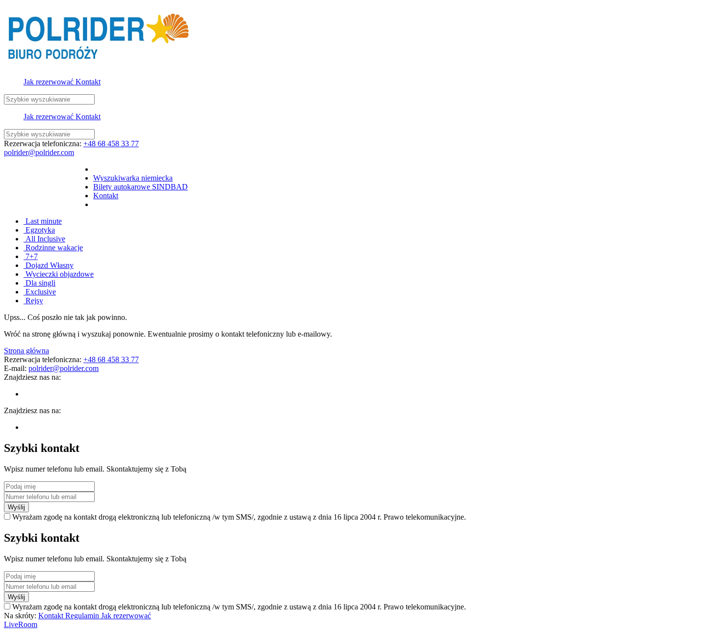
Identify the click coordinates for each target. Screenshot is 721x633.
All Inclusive (44, 239)
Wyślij (16, 507)
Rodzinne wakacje (53, 247)
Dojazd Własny (49, 265)
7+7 (31, 256)
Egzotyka (39, 230)
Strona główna (26, 350)
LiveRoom (20, 624)
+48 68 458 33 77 (111, 143)
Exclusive (40, 292)
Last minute (43, 221)
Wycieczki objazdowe (59, 274)
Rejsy (33, 300)
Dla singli (39, 283)
